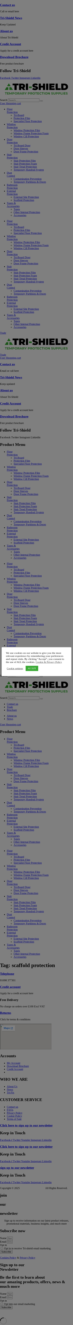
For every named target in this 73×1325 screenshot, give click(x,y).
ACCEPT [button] (32, 668)
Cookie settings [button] (15, 668)
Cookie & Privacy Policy (49, 662)
